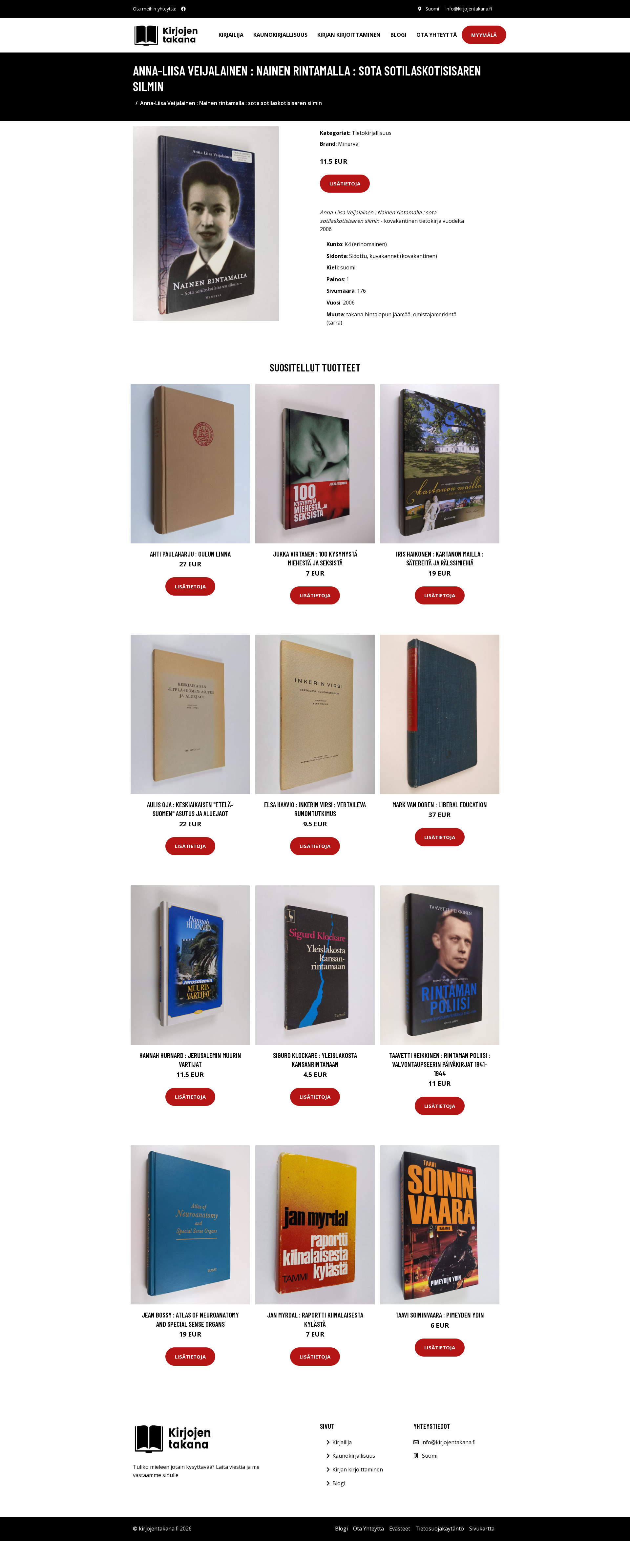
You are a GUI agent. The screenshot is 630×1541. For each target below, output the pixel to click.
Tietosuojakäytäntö (439, 1528)
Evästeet (399, 1528)
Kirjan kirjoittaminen (349, 34)
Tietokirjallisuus (371, 133)
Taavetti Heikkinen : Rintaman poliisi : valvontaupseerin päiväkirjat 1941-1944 (439, 1064)
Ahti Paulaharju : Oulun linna (190, 554)
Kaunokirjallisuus (280, 34)
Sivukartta (481, 1528)
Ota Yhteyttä (436, 34)
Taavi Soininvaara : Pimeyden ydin (439, 1315)
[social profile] (183, 9)
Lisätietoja (344, 183)
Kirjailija (231, 34)
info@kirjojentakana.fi (469, 9)
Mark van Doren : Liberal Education (439, 804)
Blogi (398, 34)
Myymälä (484, 35)
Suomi (432, 9)
